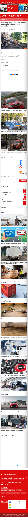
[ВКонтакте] (11, 74)
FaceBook (4, 484)
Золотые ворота (9, 70)
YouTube (5, 484)
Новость (4, 1)
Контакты (22, 515)
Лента (8, 484)
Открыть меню (27, 16)
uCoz (24, 514)
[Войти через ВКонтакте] (20, 163)
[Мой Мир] (15, 74)
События (4, 204)
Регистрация (9, 2)
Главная (10, 515)
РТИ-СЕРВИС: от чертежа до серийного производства (13, 375)
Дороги (4, 197)
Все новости (16, 515)
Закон (3, 199)
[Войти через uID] (20, 161)
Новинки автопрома (7, 201)
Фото (15, 1)
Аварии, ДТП (5, 192)
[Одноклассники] (13, 74)
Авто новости (5, 189)
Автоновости (4, 490)
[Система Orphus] (22, 504)
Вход (3, 2)
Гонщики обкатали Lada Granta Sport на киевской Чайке (13, 110)
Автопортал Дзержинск (10, 16)
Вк (2, 484)
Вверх (6, 515)
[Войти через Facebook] (20, 165)
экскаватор (15, 70)
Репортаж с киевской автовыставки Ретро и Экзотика (13, 131)
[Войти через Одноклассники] (20, 172)
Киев (4, 70)
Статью (10, 1)
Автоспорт (4, 194)
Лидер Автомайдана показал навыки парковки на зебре (13, 152)
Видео (20, 1)
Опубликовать (23, 180)
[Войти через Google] (20, 169)
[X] (17, 74)
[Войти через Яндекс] (20, 167)
